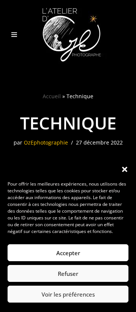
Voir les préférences (68, 294)
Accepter (68, 253)
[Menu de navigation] (14, 35)
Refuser (68, 273)
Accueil (52, 96)
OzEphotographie (46, 142)
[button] (124, 169)
